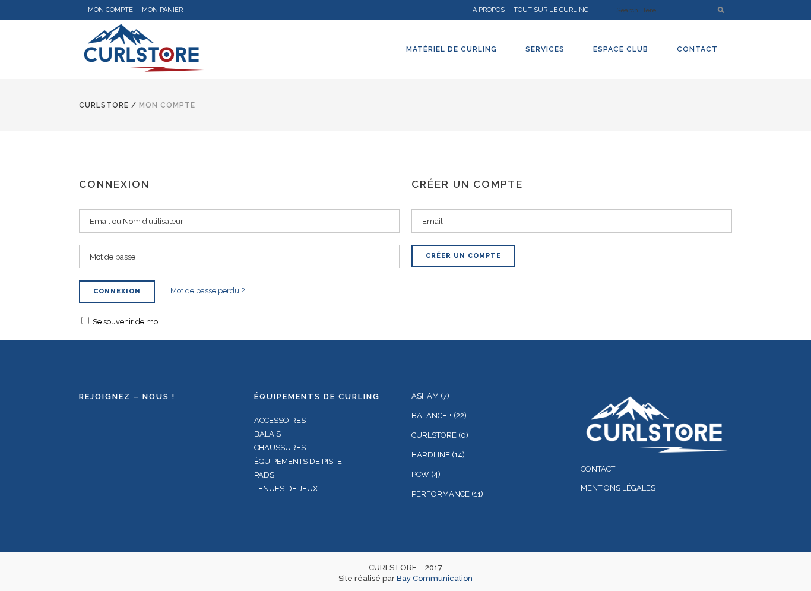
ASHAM (425, 395)
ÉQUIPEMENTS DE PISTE (298, 461)
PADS (264, 474)
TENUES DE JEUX (286, 488)
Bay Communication (435, 578)
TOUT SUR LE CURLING (551, 10)
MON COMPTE (110, 10)
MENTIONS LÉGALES (618, 487)
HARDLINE (430, 454)
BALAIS (267, 433)
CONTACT (598, 468)
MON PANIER (162, 10)
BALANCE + (431, 415)
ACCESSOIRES (280, 420)
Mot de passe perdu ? (207, 290)
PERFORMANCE (440, 493)
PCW (420, 474)
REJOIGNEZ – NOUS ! (127, 396)
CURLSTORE (104, 105)
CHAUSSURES (280, 447)
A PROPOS (489, 10)
